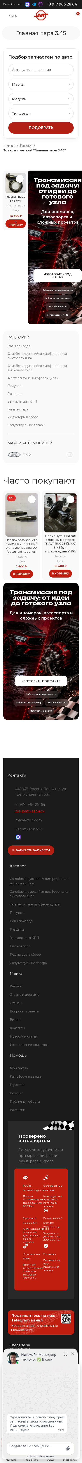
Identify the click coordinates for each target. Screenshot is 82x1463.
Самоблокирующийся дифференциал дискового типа (37, 368)
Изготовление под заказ (29, 1045)
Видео (15, 1020)
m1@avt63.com (28, 820)
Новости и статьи (23, 1036)
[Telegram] (26, 837)
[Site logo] (41, 15)
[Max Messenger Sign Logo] (18, 837)
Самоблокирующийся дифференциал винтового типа (37, 356)
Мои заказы (19, 1068)
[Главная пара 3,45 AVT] (15, 183)
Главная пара (16, 205)
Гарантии (17, 1085)
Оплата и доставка (24, 995)
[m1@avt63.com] (10, 819)
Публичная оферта (25, 1102)
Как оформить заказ (25, 1076)
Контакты (17, 1028)
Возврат (16, 1093)
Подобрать (41, 128)
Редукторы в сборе (23, 417)
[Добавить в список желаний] (20, 179)
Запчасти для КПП (22, 401)
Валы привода (19, 346)
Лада (15, 210)
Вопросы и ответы (24, 1011)
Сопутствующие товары (26, 425)
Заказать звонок (29, 811)
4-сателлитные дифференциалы (33, 378)
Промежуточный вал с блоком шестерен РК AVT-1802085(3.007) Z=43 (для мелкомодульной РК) (60, 543)
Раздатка (15, 394)
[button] (15, 223)
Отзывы (16, 1003)
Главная (9, 145)
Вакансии (17, 1110)
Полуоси (14, 386)
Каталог (26, 145)
